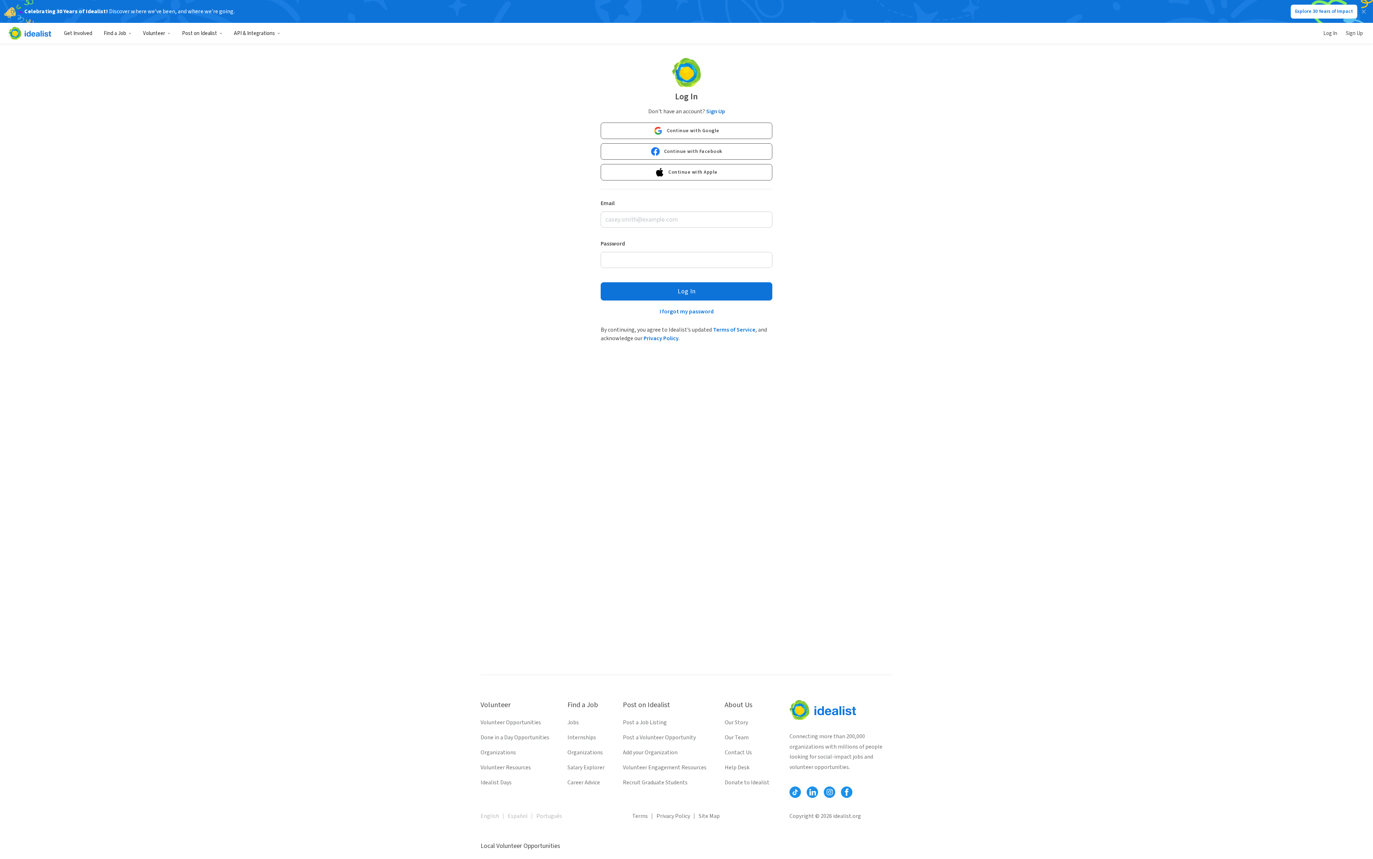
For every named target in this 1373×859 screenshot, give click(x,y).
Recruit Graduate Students (655, 782)
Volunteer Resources (506, 767)
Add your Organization (650, 752)
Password (613, 244)
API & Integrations (254, 33)
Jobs (573, 722)
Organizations (498, 752)
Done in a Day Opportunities (515, 737)
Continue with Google (693, 130)
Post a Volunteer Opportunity (659, 737)
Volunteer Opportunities (511, 722)
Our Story (736, 722)
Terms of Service (734, 330)
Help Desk (737, 767)
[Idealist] (30, 33)
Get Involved (78, 33)
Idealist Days (496, 782)
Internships (581, 737)
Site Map (709, 816)
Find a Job (115, 33)
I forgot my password (687, 312)
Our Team (737, 737)
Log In (1330, 33)
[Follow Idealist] (795, 792)
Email (608, 203)
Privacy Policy (661, 338)
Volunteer (154, 33)
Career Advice (583, 782)
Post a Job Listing (645, 722)
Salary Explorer (586, 767)
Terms (640, 816)
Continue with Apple (693, 172)
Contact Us (738, 752)
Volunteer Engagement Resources (665, 767)
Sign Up (1354, 33)
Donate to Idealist (747, 782)
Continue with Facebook (693, 151)
